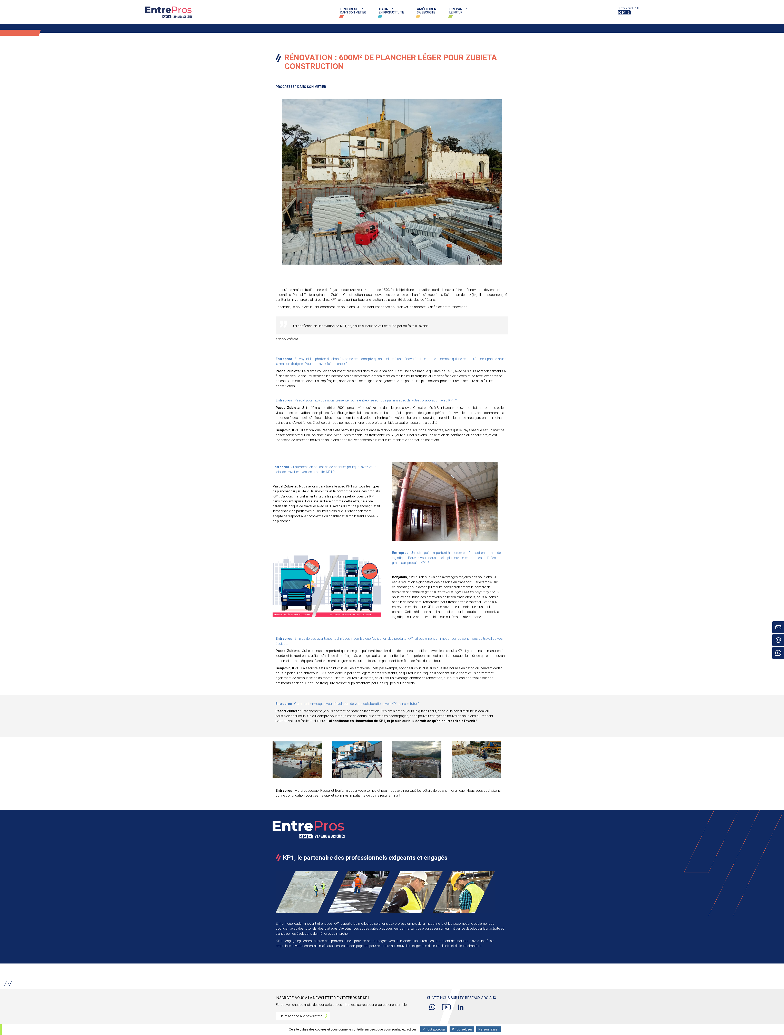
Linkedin (460, 1004)
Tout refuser (463, 1029)
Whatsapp (432, 1004)
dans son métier (353, 10)
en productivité (391, 10)
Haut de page (8, 983)
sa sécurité (426, 10)
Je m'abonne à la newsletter (301, 1016)
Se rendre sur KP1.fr (628, 10)
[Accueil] (170, 12)
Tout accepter (435, 1029)
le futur (458, 10)
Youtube (446, 1004)
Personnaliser (488, 1029)
